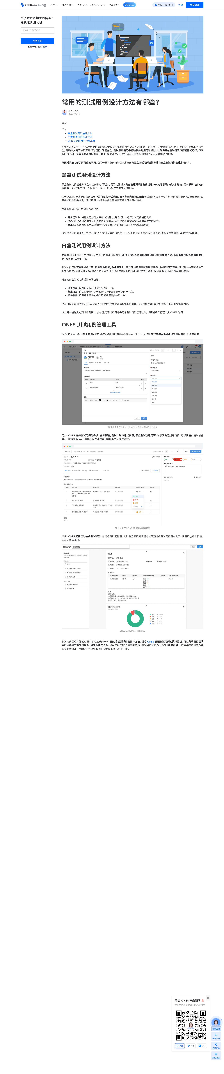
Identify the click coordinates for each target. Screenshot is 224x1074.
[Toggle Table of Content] (64, 130)
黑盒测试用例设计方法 (80, 133)
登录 (180, 5)
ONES (150, 641)
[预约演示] (216, 1053)
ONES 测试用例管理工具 (81, 140)
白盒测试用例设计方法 (80, 137)
